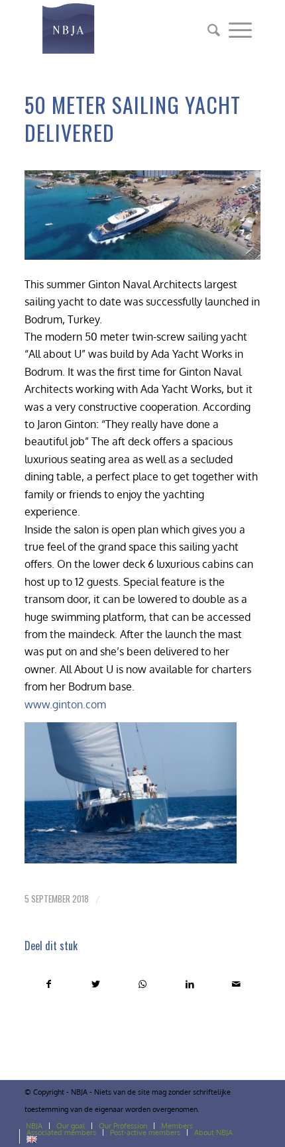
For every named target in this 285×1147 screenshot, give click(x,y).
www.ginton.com (65, 704)
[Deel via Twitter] (96, 984)
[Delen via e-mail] (236, 984)
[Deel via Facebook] (48, 984)
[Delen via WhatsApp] (143, 984)
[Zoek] (209, 29)
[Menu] (240, 29)
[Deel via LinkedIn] (189, 984)
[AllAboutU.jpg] (142, 215)
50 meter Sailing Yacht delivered (133, 118)
